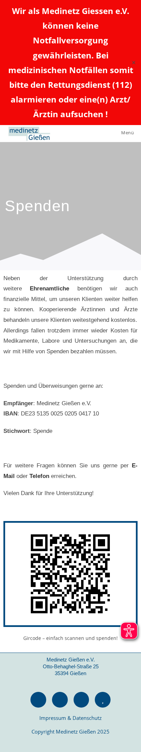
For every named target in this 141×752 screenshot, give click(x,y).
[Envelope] (60, 700)
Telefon (39, 476)
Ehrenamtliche (49, 288)
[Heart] (103, 700)
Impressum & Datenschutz (70, 717)
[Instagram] (81, 700)
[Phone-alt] (38, 700)
